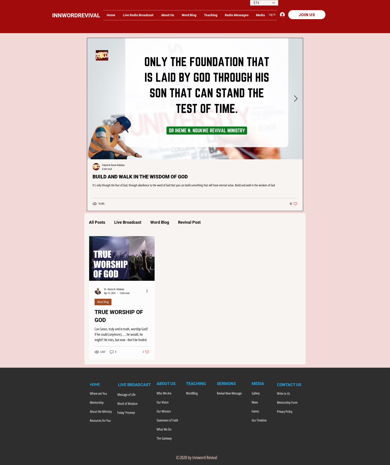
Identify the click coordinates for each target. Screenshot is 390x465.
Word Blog (159, 222)
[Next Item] (296, 98)
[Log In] (283, 14)
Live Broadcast (127, 222)
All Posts (97, 222)
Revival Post (189, 222)
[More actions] (148, 291)
